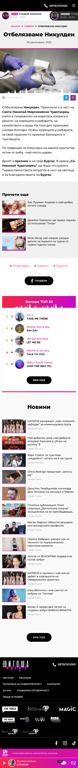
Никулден (20, 266)
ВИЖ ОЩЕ (39, 380)
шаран (42, 266)
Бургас (62, 266)
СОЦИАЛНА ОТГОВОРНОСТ (33, 690)
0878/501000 (66, 664)
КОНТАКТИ (53, 684)
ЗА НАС (7, 690)
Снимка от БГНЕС (14, 97)
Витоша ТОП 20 (39, 302)
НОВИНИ (29, 26)
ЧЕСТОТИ (8, 677)
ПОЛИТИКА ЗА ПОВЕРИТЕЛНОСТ (22, 684)
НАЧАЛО (15, 26)
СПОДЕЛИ (40, 280)
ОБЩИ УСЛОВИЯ (13, 696)
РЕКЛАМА (25, 677)
